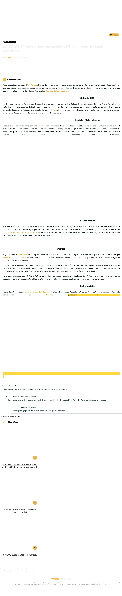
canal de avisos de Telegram (37, 292)
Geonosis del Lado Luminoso (57, 91)
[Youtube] (30, 570)
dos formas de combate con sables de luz (20, 232)
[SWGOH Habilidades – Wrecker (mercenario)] (20, 489)
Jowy (9, 58)
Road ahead (32, 85)
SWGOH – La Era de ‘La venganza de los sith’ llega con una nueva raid (20, 465)
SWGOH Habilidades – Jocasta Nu (20, 555)
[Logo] (64, 25)
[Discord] (2, 570)
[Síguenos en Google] (4, 79)
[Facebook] (8, 570)
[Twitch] (19, 570)
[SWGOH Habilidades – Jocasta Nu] (20, 534)
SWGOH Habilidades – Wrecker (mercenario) (20, 511)
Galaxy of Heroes (9, 41)
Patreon (116, 295)
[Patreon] (13, 570)
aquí (55, 110)
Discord (49, 295)
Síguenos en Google (14, 79)
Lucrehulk (41, 126)
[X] (24, 570)
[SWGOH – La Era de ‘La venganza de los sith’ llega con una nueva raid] (20, 444)
